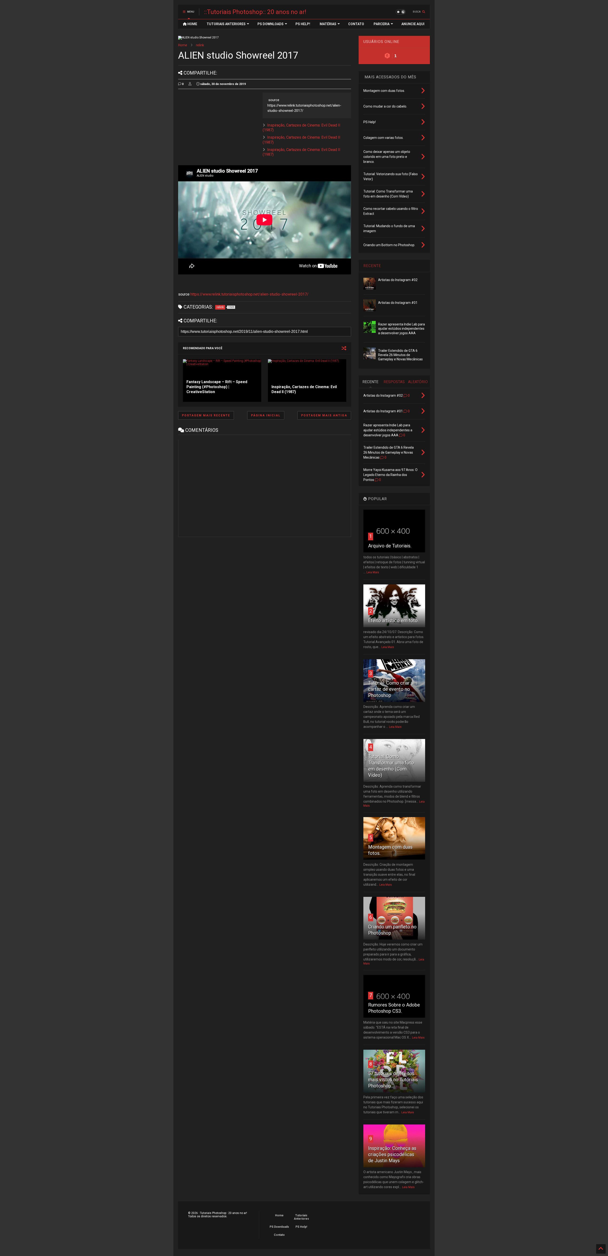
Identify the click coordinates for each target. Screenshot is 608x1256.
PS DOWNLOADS (270, 24)
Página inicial (265, 415)
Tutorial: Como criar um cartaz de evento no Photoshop (392, 689)
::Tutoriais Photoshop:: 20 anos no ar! (255, 11)
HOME (192, 24)
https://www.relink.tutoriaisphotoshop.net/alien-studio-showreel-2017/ (249, 294)
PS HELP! (302, 24)
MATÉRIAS (328, 24)
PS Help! (301, 1226)
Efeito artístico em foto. (393, 620)
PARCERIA (382, 24)
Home (182, 45)
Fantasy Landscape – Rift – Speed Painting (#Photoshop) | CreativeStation (216, 387)
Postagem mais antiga (324, 415)
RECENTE (372, 265)
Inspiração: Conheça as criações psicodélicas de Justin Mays (392, 1154)
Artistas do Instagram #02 (398, 280)
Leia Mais (372, 572)
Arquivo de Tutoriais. (389, 546)
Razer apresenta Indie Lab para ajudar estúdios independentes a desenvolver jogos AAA (401, 328)
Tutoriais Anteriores (301, 1217)
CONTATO (356, 24)
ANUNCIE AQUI (412, 24)
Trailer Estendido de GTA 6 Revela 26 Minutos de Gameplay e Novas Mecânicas (400, 355)
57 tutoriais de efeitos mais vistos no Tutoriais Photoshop (393, 1080)
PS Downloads (279, 1226)
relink (200, 45)
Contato (279, 1235)
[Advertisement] (218, 126)
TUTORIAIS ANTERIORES (226, 24)
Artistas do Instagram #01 (398, 303)
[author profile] (190, 84)
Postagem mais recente (206, 415)
